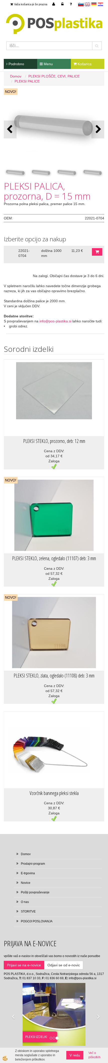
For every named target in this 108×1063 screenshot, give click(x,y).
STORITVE (28, 911)
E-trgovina (28, 873)
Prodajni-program (33, 863)
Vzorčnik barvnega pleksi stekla (54, 793)
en (87, 4)
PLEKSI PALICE (27, 81)
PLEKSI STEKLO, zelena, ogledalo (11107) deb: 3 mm (54, 558)
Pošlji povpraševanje (35, 892)
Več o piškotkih (94, 1055)
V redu (75, 1055)
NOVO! (10, 92)
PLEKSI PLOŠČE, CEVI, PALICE (54, 76)
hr (100, 4)
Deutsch (94, 4)
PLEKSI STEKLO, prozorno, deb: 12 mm (54, 441)
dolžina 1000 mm (51, 253)
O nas (25, 902)
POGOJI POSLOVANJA (36, 921)
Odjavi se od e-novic (63, 965)
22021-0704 (24, 253)
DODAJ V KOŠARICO (97, 252)
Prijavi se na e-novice (24, 965)
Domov (15, 76)
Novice (25, 883)
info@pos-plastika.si (55, 321)
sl (81, 4)
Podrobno (16, 64)
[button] (97, 129)
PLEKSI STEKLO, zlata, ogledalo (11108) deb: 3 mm (54, 675)
